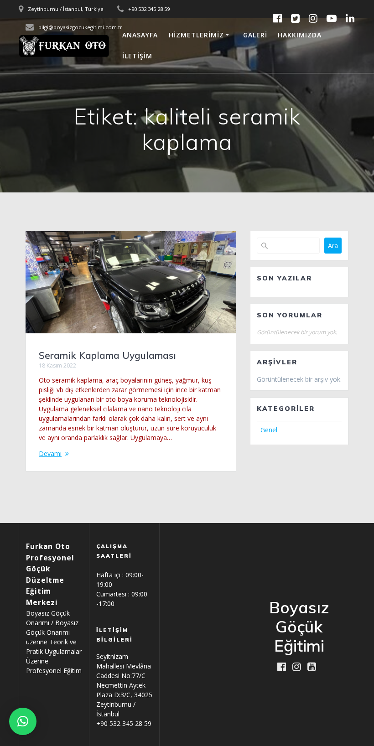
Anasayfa (140, 35)
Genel (268, 429)
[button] (22, 721)
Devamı (50, 453)
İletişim (137, 56)
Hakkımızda (300, 35)
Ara (333, 245)
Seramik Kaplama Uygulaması (107, 355)
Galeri (255, 35)
